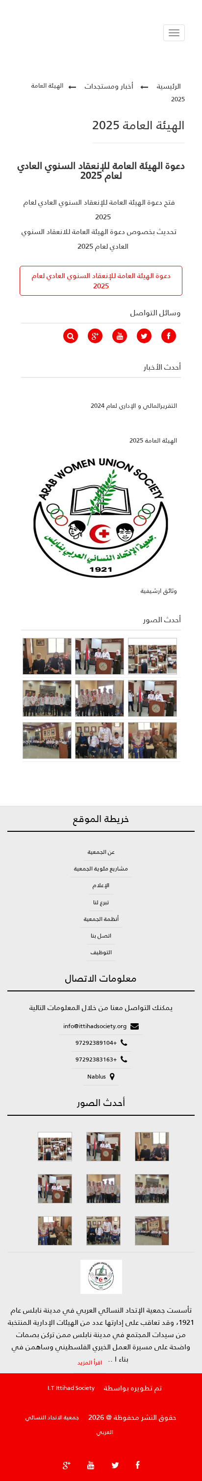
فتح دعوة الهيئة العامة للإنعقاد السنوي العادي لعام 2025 (99, 209)
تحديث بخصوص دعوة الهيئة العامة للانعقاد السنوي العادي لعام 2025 (99, 239)
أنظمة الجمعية (101, 919)
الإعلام (101, 885)
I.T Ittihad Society (71, 1388)
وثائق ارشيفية (159, 591)
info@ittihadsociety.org (95, 1026)
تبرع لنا (101, 902)
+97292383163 (97, 1059)
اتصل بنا (101, 935)
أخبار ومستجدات (109, 86)
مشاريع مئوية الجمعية (101, 868)
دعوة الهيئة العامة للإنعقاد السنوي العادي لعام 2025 (101, 280)
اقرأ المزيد (89, 1362)
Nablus (97, 1076)
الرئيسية (169, 86)
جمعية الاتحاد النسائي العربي (69, 1424)
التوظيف (101, 952)
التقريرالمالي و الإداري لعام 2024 (134, 405)
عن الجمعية (101, 852)
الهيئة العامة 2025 (153, 440)
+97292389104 (97, 1043)
